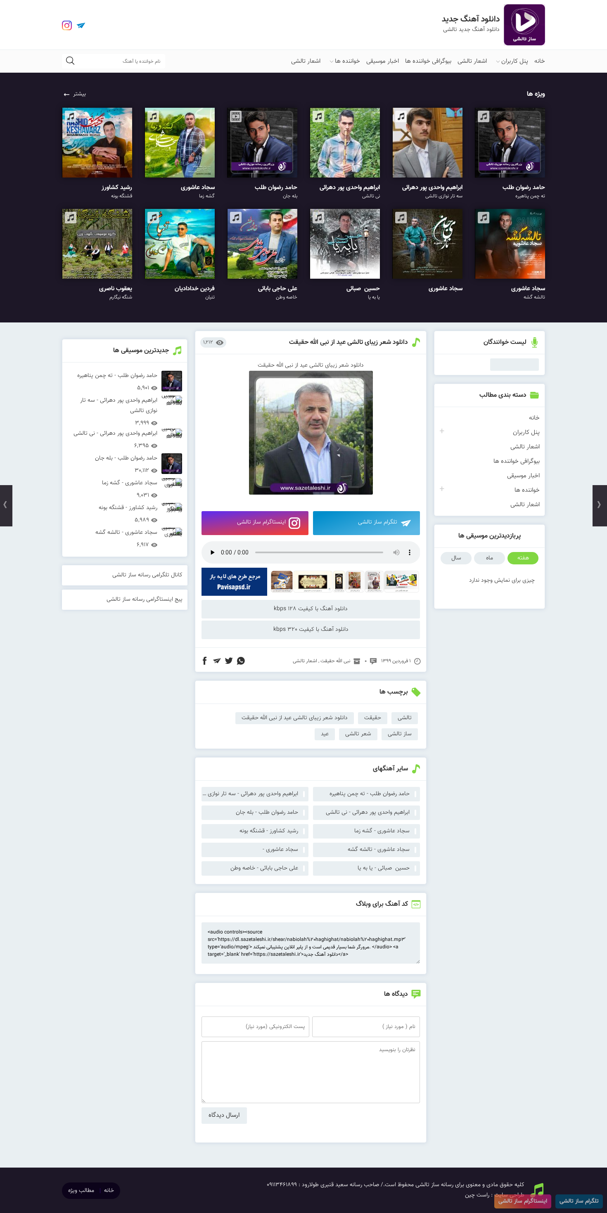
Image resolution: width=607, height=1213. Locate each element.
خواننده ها (347, 61)
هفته (523, 558)
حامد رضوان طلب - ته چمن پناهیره (370, 793)
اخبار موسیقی (382, 61)
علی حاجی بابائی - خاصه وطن (264, 868)
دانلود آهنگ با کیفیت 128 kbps (311, 609)
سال (456, 558)
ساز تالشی (400, 734)
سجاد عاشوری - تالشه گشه (379, 849)
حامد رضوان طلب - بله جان (267, 812)
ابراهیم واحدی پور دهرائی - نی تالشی (368, 812)
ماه (489, 558)
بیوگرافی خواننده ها (428, 61)
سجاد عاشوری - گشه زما (382, 831)
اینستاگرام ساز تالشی (261, 522)
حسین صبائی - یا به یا (384, 868)
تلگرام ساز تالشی (377, 522)
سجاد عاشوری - (280, 849)
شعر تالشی (358, 734)
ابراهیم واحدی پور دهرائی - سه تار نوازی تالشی (250, 793)
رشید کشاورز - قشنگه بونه (268, 831)
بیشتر (79, 94)
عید (325, 734)
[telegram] (81, 26)
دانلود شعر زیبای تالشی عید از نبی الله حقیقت (348, 342)
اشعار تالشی (472, 61)
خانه (539, 61)
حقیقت (372, 718)
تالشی (405, 718)
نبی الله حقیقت (335, 661)
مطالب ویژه (81, 1190)
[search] (70, 61)
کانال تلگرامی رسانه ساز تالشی (147, 575)
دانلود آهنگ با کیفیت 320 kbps (311, 629)
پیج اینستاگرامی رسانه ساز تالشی (145, 599)
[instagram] (67, 26)
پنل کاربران (514, 61)
